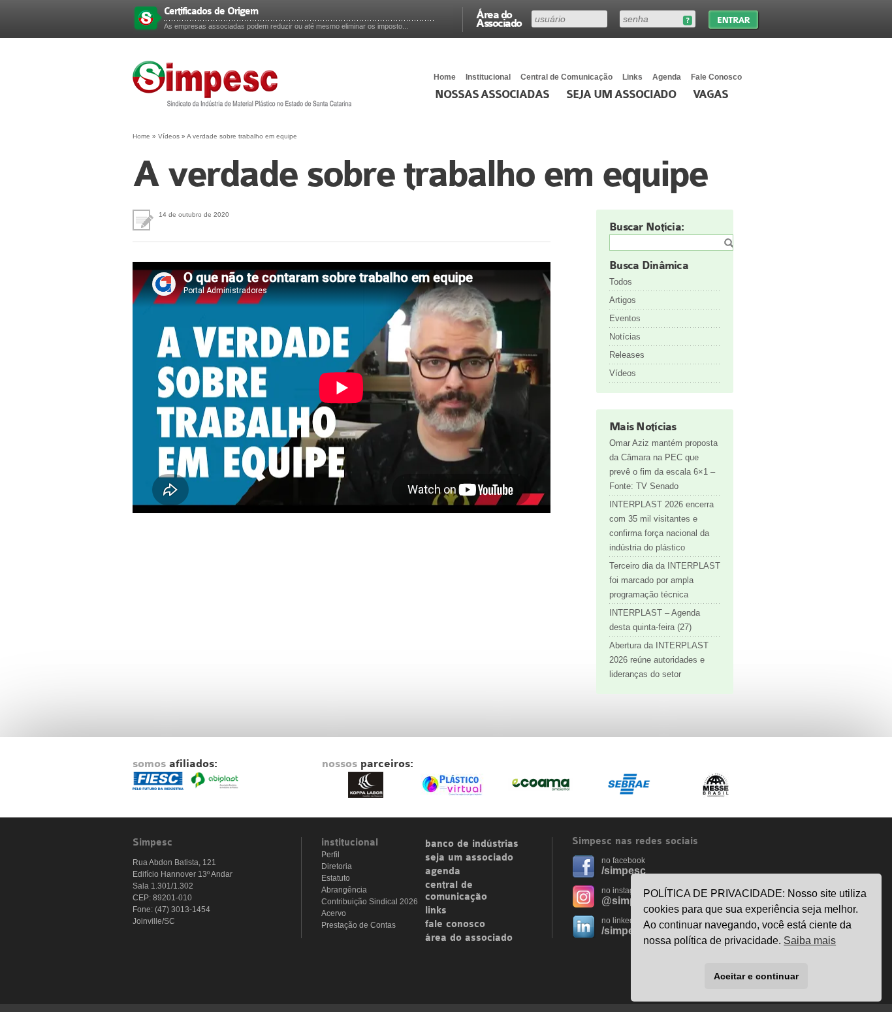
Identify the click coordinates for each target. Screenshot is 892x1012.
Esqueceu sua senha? (687, 20)
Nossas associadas (492, 94)
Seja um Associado (621, 94)
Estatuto (335, 878)
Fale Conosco (716, 77)
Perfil (330, 854)
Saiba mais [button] (810, 940)
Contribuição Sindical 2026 (369, 901)
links (436, 911)
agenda (442, 872)
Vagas (710, 94)
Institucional (488, 77)
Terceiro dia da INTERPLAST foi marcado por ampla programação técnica (664, 580)
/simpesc (623, 871)
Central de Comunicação (566, 77)
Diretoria (336, 866)
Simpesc (245, 83)
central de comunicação (456, 891)
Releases (627, 355)
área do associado (469, 938)
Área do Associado (499, 18)
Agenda (666, 77)
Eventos (625, 318)
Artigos (622, 300)
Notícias (625, 336)
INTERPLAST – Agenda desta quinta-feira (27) (654, 620)
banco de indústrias (471, 844)
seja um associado (469, 858)
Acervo (333, 913)
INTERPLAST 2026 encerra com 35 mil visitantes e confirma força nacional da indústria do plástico (661, 525)
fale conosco (455, 924)
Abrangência (344, 889)
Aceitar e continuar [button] (756, 976)
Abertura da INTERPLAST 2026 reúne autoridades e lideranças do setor (659, 659)
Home (445, 77)
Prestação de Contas (358, 925)
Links (632, 77)
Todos (620, 282)
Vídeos (169, 136)
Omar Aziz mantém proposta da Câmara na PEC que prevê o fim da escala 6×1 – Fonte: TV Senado (663, 464)
